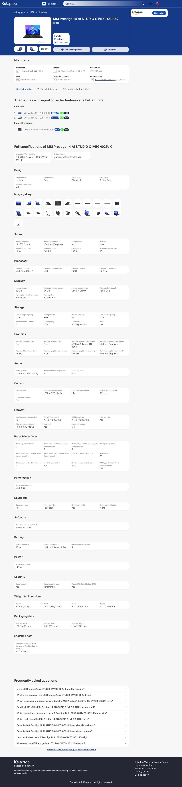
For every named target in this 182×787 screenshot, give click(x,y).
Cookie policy (142, 774)
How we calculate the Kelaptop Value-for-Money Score (71, 749)
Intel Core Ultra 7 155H (29, 71)
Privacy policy (142, 771)
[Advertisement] (149, 58)
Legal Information (143, 765)
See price (159, 13)
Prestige (43, 12)
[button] (150, 3)
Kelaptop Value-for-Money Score (151, 762)
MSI (32, 12)
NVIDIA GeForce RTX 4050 (105, 80)
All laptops (19, 12)
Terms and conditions (145, 768)
